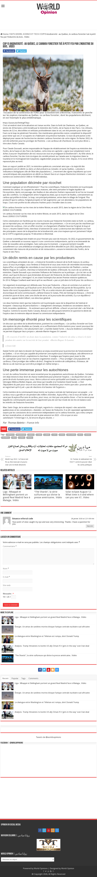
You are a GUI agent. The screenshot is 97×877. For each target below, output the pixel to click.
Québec (21, 437)
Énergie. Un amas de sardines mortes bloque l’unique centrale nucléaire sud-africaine (52, 626)
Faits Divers (71, 435)
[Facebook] (40, 670)
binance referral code (22, 518)
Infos (80, 435)
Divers (62, 435)
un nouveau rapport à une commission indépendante (44, 241)
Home (5, 34)
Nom (6, 568)
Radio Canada (18, 143)
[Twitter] (44, 670)
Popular (14, 678)
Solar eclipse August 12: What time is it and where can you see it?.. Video (80, 494)
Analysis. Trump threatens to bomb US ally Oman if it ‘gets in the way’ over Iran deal (52, 646)
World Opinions (41, 868)
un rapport (12, 166)
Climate (46, 435)
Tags (23, 678)
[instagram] (57, 670)
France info (33, 422)
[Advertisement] (48, 22)
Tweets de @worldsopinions (48, 737)
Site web (7, 585)
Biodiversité (21, 435)
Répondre (90, 526)
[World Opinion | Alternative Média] (48, 8)
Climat (39, 435)
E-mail (6, 577)
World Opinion (67, 868)
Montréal (5, 437)
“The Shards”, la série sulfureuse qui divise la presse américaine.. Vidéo (48, 494)
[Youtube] (48, 670)
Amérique (10, 435)
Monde (88, 435)
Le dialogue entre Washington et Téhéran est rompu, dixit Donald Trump (47, 636)
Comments (33, 678)
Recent (5, 678)
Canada (31, 435)
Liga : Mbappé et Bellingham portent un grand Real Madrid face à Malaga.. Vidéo (16, 496)
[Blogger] (53, 670)
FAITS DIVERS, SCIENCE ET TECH (24, 34)
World (30, 437)
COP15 (55, 435)
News (14, 437)
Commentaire (10, 546)
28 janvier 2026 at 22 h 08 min (82, 519)
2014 (7, 280)
